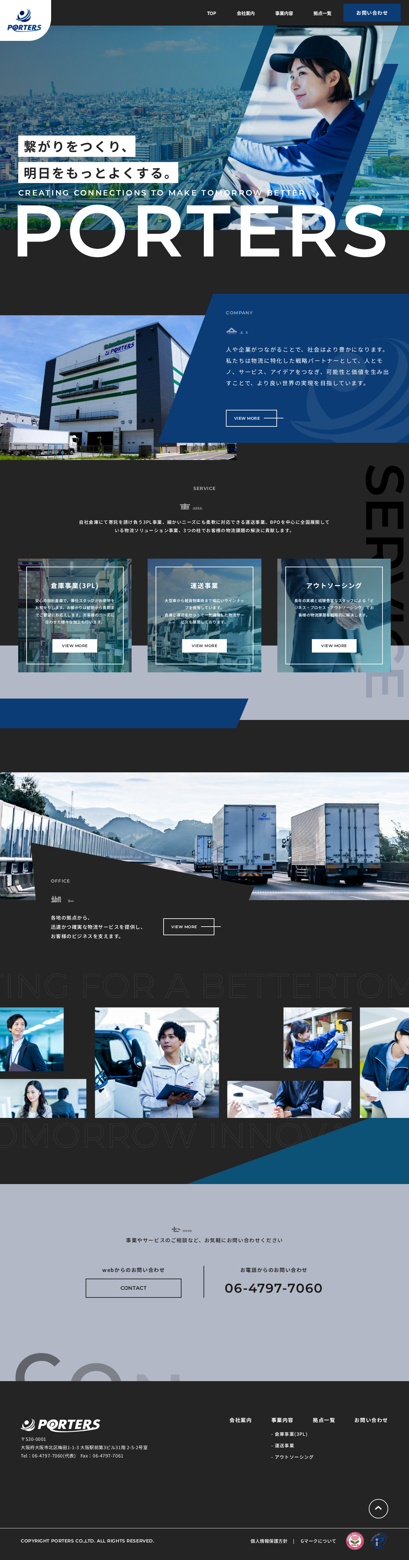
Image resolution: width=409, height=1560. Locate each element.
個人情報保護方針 (269, 1541)
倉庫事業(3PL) (291, 1434)
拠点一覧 (322, 13)
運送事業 (285, 1445)
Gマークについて (318, 1541)
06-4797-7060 (274, 1288)
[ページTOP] (378, 1508)
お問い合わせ (371, 1420)
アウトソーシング (294, 1457)
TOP (211, 13)
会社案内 (246, 13)
